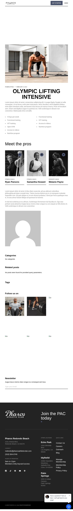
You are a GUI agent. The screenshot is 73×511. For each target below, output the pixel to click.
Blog (57, 453)
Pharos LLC (13, 505)
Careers (59, 446)
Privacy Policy (61, 471)
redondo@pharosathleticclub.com (18, 451)
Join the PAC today (53, 415)
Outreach (59, 449)
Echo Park (46, 442)
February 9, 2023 (21, 87)
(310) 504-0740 (11, 454)
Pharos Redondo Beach (17, 438)
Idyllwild (45, 458)
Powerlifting (9, 87)
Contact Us (60, 443)
